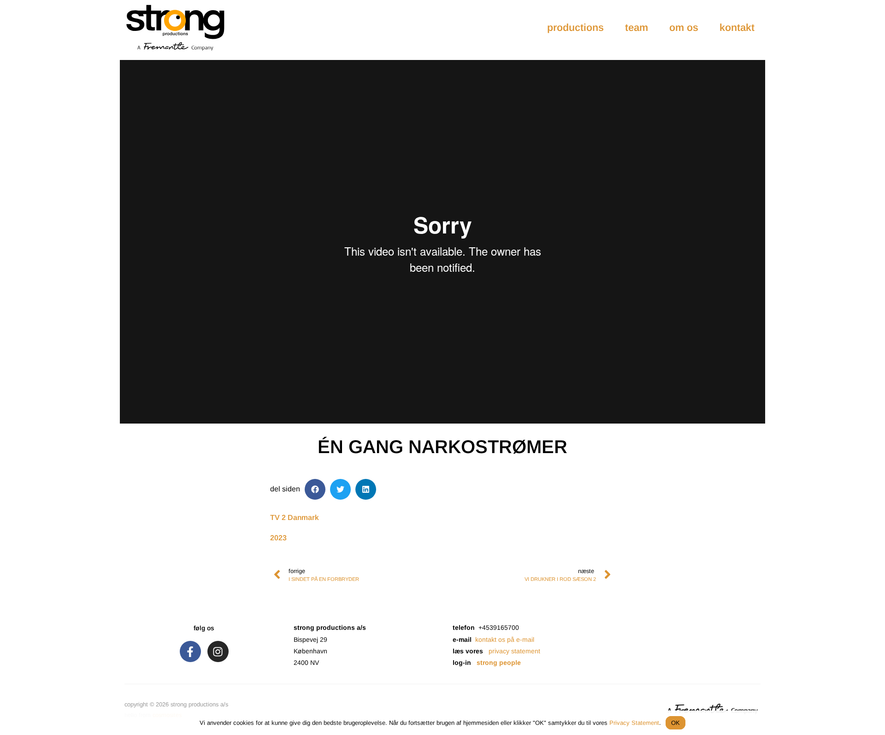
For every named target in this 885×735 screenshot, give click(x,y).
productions (575, 27)
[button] (315, 489)
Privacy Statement (634, 722)
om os (683, 27)
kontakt (737, 27)
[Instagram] (218, 651)
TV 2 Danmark (294, 517)
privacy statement (514, 651)
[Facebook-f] (190, 651)
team (636, 27)
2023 (278, 538)
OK (675, 722)
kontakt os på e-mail (504, 639)
